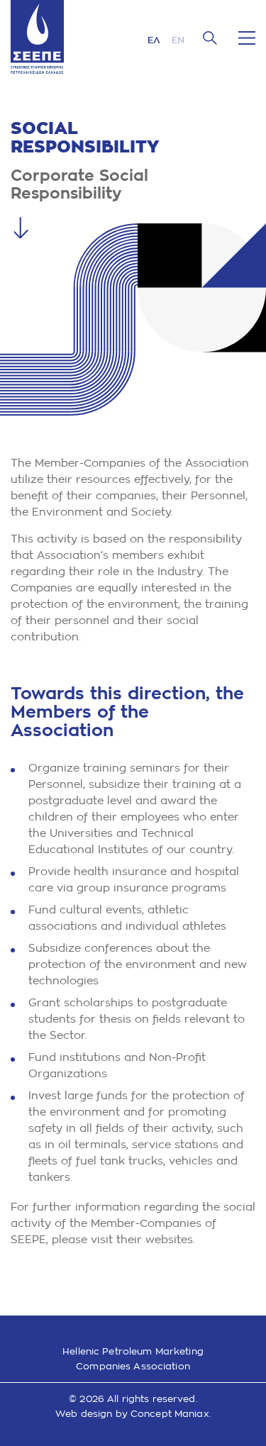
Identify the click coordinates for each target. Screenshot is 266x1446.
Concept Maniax (170, 1413)
